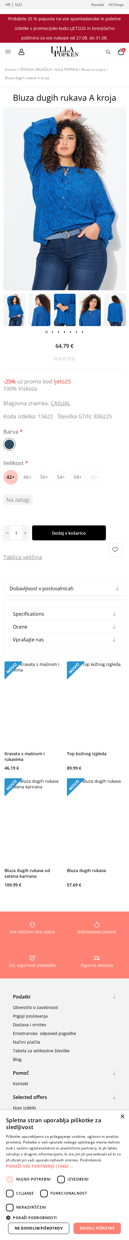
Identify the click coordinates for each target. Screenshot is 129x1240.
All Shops (116, 4)
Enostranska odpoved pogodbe (44, 1033)
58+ (78, 477)
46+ (27, 477)
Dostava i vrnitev (29, 1025)
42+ (11, 477)
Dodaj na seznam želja (115, 549)
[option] (14, 309)
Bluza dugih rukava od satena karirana (27, 873)
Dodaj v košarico (69, 533)
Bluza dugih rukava (86, 870)
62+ (95, 477)
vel (25, 557)
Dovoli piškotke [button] (97, 1228)
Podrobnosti (90, 1160)
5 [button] (70, 332)
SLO (18, 4)
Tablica (12, 557)
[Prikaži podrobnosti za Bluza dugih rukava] (95, 821)
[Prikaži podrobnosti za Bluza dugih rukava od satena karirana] (33, 821)
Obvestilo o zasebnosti (35, 1007)
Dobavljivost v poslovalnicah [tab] (42, 588)
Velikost (14, 463)
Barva (11, 431)
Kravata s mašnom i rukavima (24, 756)
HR (7, 4)
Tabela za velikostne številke (41, 1051)
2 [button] (52, 332)
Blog (17, 1059)
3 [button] (58, 332)
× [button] (122, 1116)
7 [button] (82, 332)
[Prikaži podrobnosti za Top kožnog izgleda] (95, 704)
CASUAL (60, 403)
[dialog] (64, 1175)
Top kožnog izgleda (86, 753)
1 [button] (46, 332)
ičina (36, 557)
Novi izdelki (24, 1108)
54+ (61, 477)
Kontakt (98, 4)
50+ (44, 477)
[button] (64, 1166)
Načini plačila (26, 1042)
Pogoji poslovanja (30, 1016)
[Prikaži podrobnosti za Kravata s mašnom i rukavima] (33, 704)
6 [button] (76, 332)
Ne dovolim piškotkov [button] (39, 1228)
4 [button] (64, 332)
